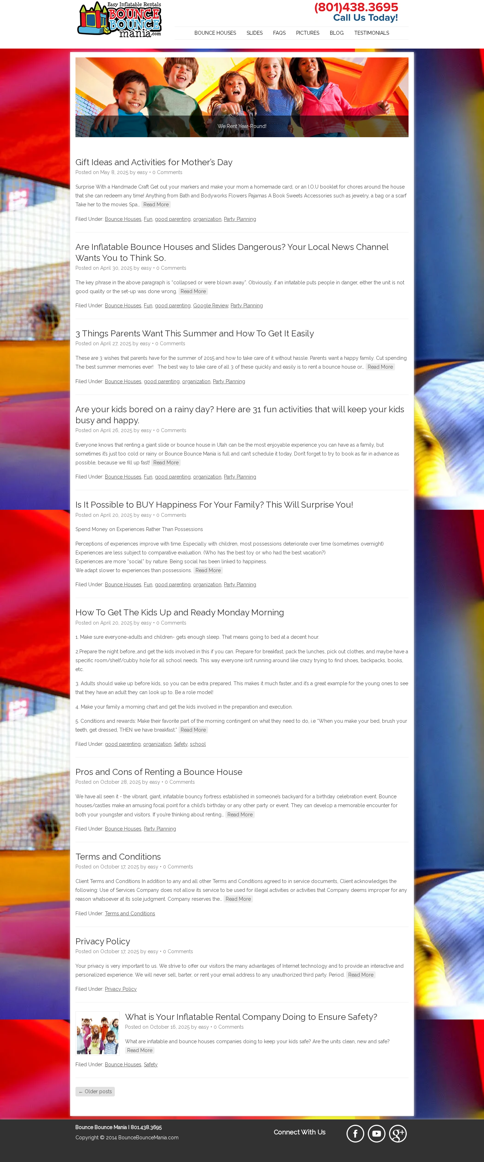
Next (401, 95)
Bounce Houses (215, 33)
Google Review (210, 305)
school (198, 744)
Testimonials (371, 33)
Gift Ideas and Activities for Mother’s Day (153, 162)
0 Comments (167, 172)
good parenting (173, 219)
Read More (156, 204)
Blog (337, 33)
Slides (255, 33)
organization (207, 219)
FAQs (279, 33)
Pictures (307, 33)
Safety (180, 744)
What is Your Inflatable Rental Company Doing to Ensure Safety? (251, 1017)
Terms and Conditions (118, 856)
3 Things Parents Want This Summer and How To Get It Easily (194, 333)
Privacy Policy (102, 941)
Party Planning (240, 219)
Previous (82, 95)
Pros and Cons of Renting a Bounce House (158, 772)
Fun (148, 219)
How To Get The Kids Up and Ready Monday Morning (179, 612)
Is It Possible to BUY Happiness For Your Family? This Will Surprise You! (214, 504)
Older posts (95, 1091)
